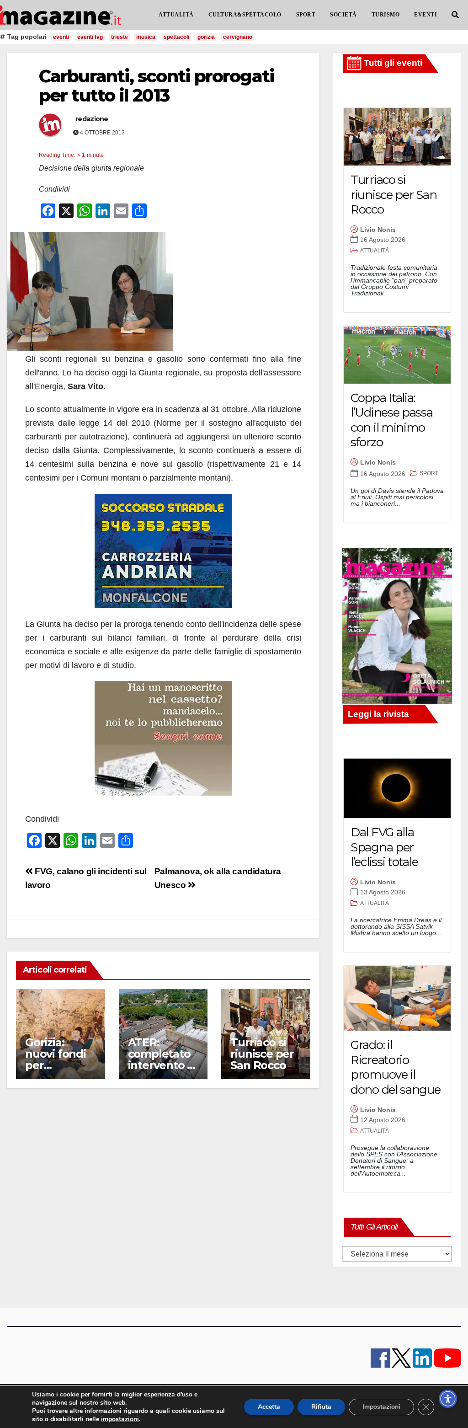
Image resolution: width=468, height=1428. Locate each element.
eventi (61, 37)
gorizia (206, 37)
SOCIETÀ (343, 14)
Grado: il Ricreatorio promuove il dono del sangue (396, 1067)
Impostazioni (381, 1406)
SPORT (306, 14)
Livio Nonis (378, 229)
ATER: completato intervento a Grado (161, 1059)
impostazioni (120, 1419)
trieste (119, 37)
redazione (91, 119)
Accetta (269, 1406)
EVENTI (425, 14)
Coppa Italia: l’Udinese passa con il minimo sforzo (392, 420)
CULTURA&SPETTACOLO (245, 14)
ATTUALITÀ (176, 14)
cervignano (237, 37)
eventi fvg (90, 37)
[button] (455, 15)
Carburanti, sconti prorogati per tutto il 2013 (156, 85)
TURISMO (386, 14)
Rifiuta (321, 1406)
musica (145, 37)
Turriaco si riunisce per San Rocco (262, 1054)
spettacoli (176, 37)
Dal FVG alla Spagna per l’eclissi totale (384, 847)
